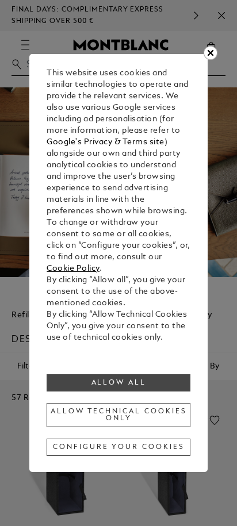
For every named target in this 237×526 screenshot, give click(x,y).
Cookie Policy (73, 268)
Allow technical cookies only (118, 415)
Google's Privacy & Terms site (106, 142)
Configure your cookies (118, 447)
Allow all (119, 382)
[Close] (210, 53)
